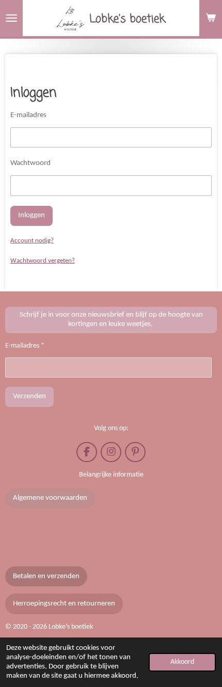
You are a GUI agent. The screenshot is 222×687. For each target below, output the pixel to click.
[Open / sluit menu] (11, 18)
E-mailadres (28, 115)
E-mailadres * (24, 346)
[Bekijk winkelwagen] (210, 18)
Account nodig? (32, 240)
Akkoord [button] (182, 662)
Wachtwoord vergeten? (42, 260)
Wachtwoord (30, 163)
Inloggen (31, 215)
